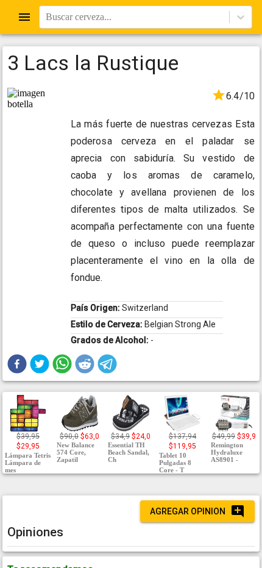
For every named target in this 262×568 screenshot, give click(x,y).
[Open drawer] (24, 17)
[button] (17, 364)
